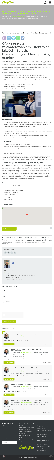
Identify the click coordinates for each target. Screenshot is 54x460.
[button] (27, 215)
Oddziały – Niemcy (41, 428)
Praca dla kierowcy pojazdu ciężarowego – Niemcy (44, 431)
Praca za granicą (14, 388)
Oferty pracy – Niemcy (42, 426)
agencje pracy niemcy (31, 237)
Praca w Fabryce (13, 18)
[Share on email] (11, 252)
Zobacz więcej (9, 344)
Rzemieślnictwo (23, 388)
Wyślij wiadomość (9, 321)
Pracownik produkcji (33, 18)
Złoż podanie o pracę (9, 228)
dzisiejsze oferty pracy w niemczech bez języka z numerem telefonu (26, 239)
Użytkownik (40, 423)
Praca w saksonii (29, 373)
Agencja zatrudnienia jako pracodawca (26, 432)
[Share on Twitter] (8, 252)
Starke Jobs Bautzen (18, 261)
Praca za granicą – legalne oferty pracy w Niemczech (43, 447)
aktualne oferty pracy (15, 239)
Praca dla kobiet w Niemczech (41, 437)
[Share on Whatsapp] (15, 252)
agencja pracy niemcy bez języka (13, 237)
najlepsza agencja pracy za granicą (36, 240)
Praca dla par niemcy (42, 444)
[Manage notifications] (4, 456)
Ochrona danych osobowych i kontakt (26, 424)
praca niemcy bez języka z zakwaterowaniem (27, 242)
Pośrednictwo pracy (24, 435)
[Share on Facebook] (5, 252)
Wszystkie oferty (39, 354)
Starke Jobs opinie (24, 442)
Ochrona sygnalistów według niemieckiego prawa (26, 428)
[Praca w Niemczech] (8, 2)
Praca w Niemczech (22, 18)
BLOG (20, 437)
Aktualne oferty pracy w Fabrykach (43, 441)
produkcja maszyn (25, 354)
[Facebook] (13, 263)
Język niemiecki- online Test (26, 439)
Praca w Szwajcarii (41, 450)
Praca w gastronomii (42, 434)
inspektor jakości (19, 240)
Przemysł (33, 354)
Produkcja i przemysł (15, 354)
